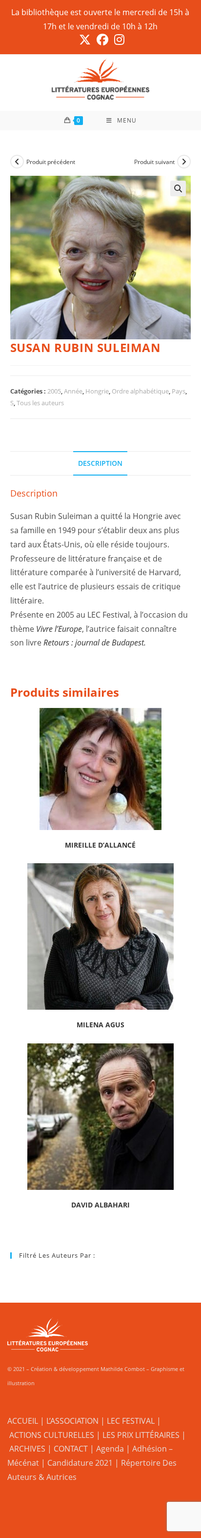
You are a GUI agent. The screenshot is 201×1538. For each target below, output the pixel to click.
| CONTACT (67, 1448)
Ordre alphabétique (140, 391)
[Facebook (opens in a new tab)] (102, 39)
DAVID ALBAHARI (100, 1204)
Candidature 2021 (80, 1462)
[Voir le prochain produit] (184, 161)
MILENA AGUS (100, 1024)
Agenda (110, 1448)
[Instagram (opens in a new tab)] (117, 39)
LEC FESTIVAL (131, 1420)
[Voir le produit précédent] (17, 161)
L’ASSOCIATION (72, 1420)
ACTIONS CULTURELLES (51, 1435)
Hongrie (97, 391)
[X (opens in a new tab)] (85, 39)
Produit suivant (154, 162)
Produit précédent (50, 162)
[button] (178, 188)
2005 (54, 391)
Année (73, 391)
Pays (178, 391)
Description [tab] (100, 463)
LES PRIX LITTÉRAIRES (141, 1435)
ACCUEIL (22, 1420)
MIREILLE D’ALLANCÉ (100, 845)
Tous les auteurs (40, 402)
